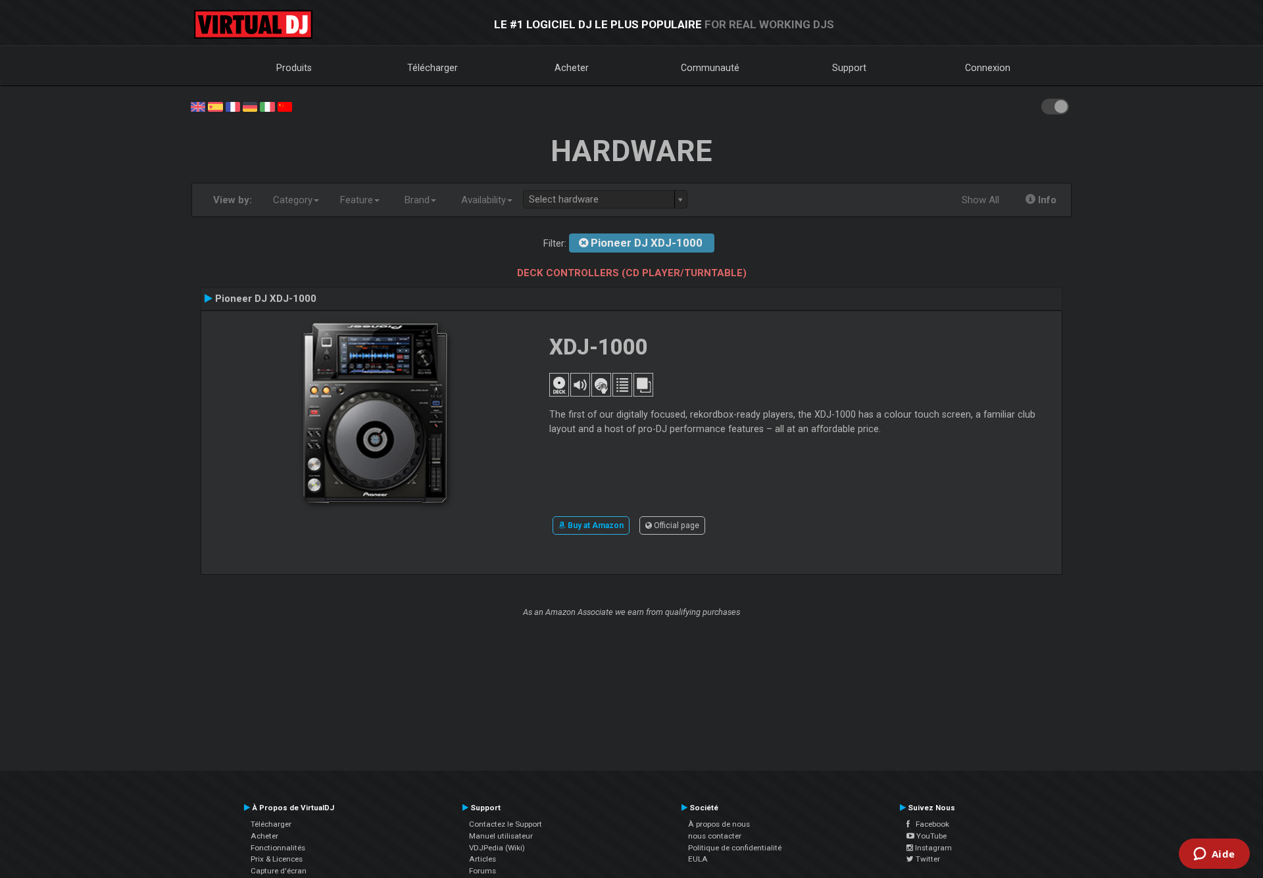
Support (849, 67)
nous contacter (714, 836)
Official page (675, 525)
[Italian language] (267, 106)
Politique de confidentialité (734, 847)
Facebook (929, 824)
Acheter (572, 67)
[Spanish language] (215, 106)
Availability (483, 200)
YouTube (930, 836)
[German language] (250, 106)
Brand (417, 200)
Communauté (710, 67)
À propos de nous (719, 824)
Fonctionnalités (278, 847)
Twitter (927, 859)
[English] (198, 106)
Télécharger (432, 67)
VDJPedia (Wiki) (497, 847)
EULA (698, 859)
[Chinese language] (285, 106)
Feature (356, 200)
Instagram (932, 847)
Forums (482, 870)
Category (292, 200)
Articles (482, 859)
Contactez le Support (505, 824)
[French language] (233, 106)
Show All (980, 200)
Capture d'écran (279, 870)
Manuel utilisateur (501, 836)
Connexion (987, 67)
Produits (294, 67)
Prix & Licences (277, 859)
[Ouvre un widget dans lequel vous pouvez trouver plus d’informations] (1214, 855)
